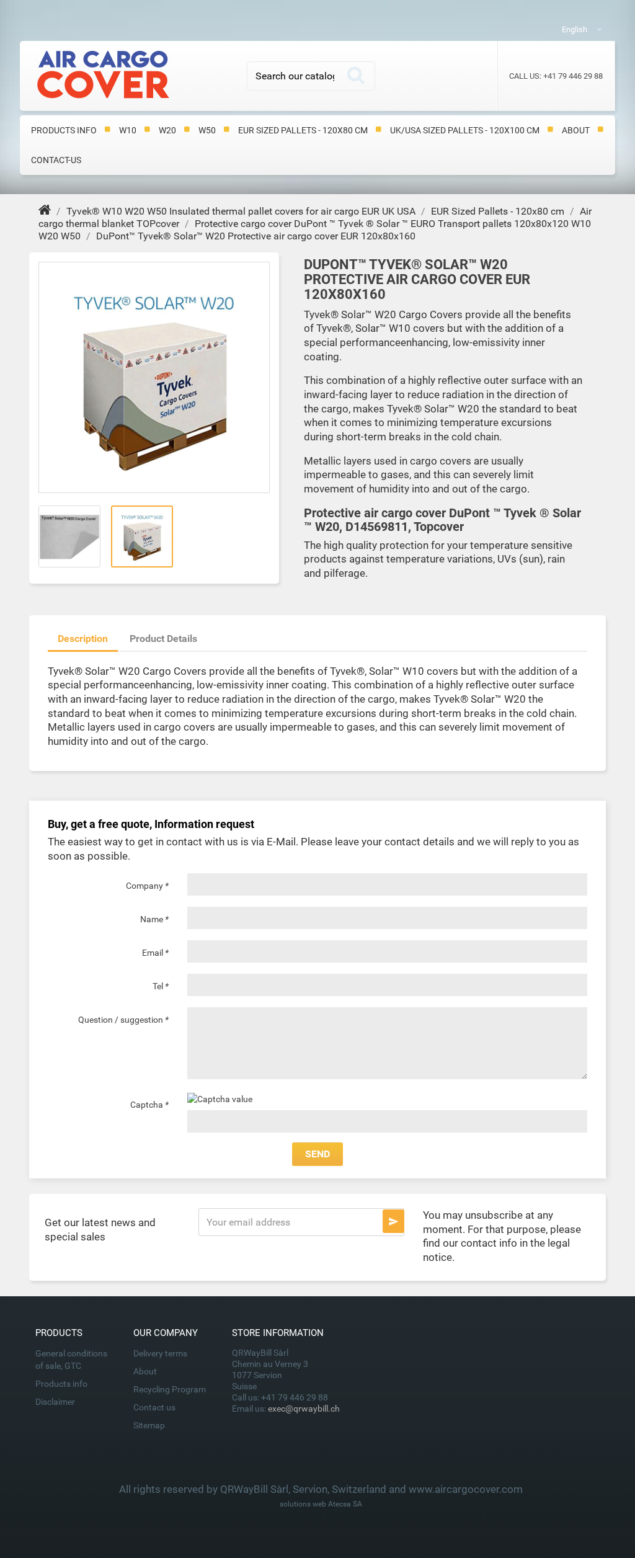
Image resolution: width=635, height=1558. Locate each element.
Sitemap (149, 1425)
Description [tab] (83, 638)
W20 (167, 130)
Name (154, 919)
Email (155, 953)
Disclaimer (55, 1402)
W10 (127, 130)
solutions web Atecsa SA (321, 1504)
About (576, 130)
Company (147, 886)
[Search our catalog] (356, 76)
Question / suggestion (123, 1020)
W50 (207, 130)
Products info (64, 130)
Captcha (149, 1105)
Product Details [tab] (163, 638)
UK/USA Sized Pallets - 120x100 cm (465, 130)
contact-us (56, 160)
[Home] (45, 211)
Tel (161, 986)
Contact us (154, 1407)
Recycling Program (169, 1389)
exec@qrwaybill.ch (304, 1408)
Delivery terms (160, 1353)
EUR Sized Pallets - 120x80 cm (303, 130)
